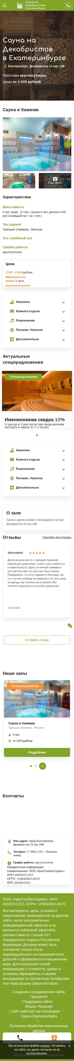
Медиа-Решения (39, 1006)
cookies (45, 1046)
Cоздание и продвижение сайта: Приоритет (39, 994)
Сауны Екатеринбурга (39, 1016)
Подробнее (37, 752)
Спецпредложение (23, 377)
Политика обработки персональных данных (39, 1028)
